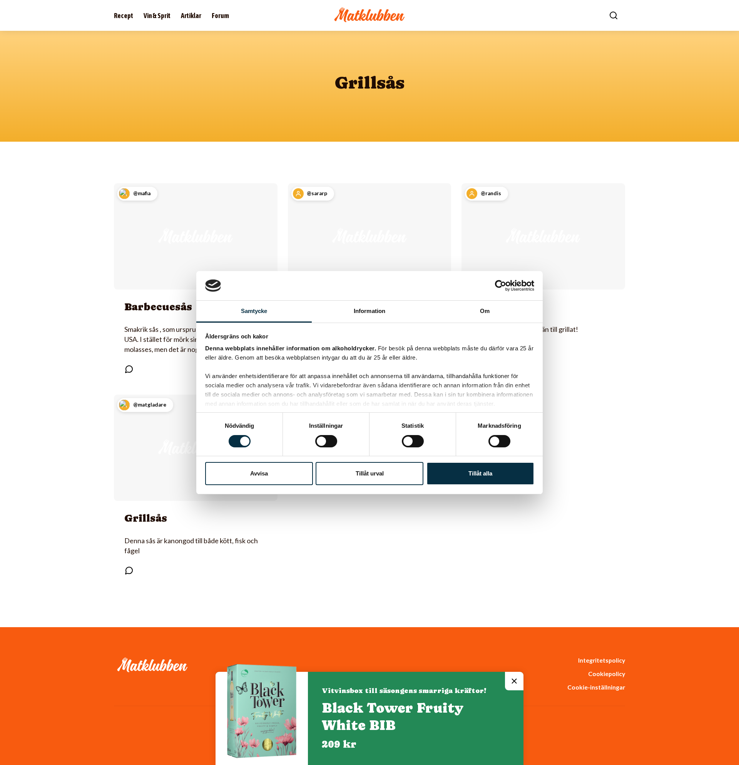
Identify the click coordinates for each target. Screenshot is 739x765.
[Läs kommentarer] (129, 369)
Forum (220, 16)
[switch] (326, 441)
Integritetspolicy (601, 660)
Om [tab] (485, 311)
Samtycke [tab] (254, 311)
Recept (123, 16)
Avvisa (259, 473)
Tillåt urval (370, 473)
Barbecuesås (158, 307)
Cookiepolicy (606, 673)
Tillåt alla (480, 473)
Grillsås (145, 518)
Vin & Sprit (157, 16)
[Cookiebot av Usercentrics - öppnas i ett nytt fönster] (500, 285)
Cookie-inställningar (596, 687)
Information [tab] (369, 311)
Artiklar (191, 16)
